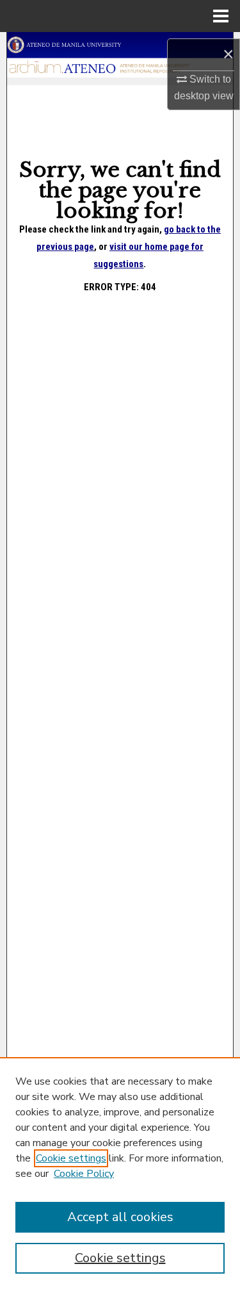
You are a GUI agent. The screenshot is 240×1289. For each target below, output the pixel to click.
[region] (120, 1173)
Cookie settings (71, 1158)
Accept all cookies (120, 1217)
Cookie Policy (84, 1174)
